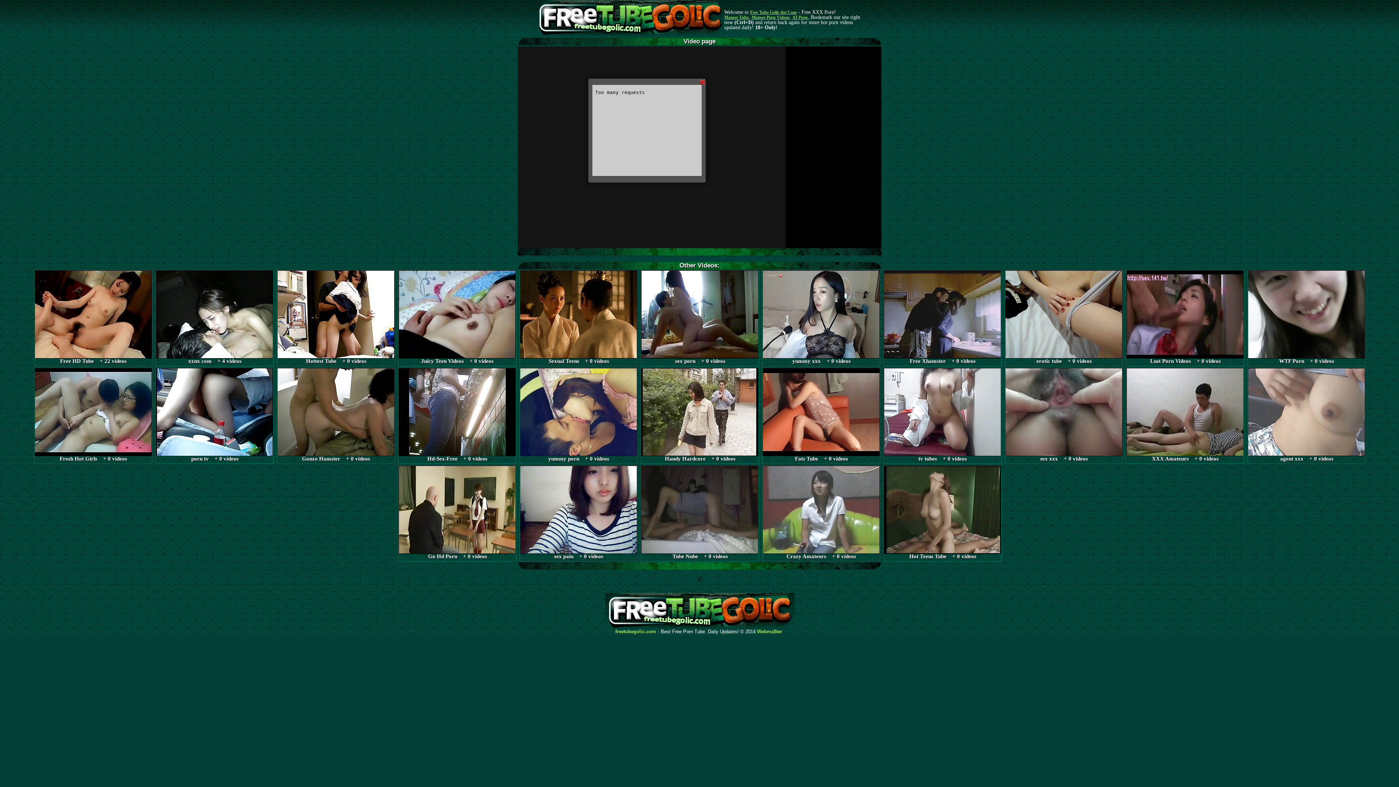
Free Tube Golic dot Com (773, 12)
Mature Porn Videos (770, 17)
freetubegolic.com (635, 631)
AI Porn (800, 17)
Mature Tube (736, 17)
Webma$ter (769, 631)
